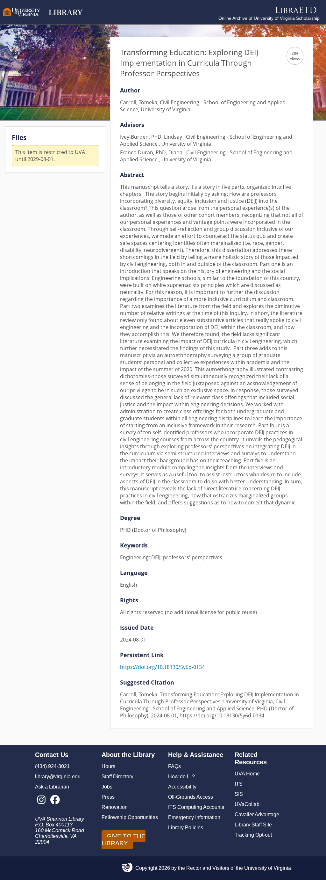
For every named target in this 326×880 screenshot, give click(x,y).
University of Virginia (267, 868)
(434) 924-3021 (52, 766)
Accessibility (182, 786)
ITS (239, 784)
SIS (239, 794)
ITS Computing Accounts (196, 807)
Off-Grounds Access (190, 797)
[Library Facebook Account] (55, 800)
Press (108, 797)
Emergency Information (194, 817)
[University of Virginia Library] (43, 19)
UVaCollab (247, 804)
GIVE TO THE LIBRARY (123, 840)
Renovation (115, 807)
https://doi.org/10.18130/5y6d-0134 (162, 667)
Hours (108, 766)
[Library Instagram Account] (41, 800)
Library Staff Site (253, 824)
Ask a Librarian (52, 786)
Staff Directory (117, 776)
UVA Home (247, 773)
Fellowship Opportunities (130, 817)
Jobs (107, 786)
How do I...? (181, 776)
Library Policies (185, 827)
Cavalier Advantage (257, 814)
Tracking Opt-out (253, 835)
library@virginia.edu (58, 776)
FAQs (174, 766)
